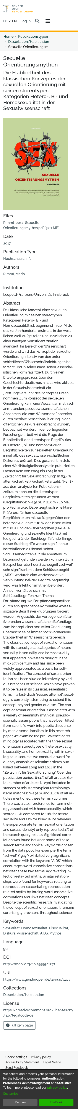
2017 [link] (7, 243)
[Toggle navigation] (47, 21)
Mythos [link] (55, 933)
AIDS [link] (44, 933)
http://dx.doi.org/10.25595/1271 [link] (29, 964)
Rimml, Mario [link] (14, 274)
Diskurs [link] (9, 933)
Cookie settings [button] (16, 1057)
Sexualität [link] (11, 928)
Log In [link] (26, 21)
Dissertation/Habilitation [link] (28, 42)
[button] (37, 21)
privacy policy (57, 1087)
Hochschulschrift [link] (17, 259)
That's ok (56, 1102)
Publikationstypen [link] (33, 36)
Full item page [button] (21, 1025)
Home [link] (8, 36)
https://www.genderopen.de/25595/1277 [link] (37, 979)
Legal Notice (52, 1062)
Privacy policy (41, 1057)
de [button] (6, 21)
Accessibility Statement (22, 1062)
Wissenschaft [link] (28, 933)
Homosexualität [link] (34, 928)
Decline (20, 1102)
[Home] (18, 9)
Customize (10, 1093)
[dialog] (39, 1089)
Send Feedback (16, 1067)
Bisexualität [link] (58, 928)
